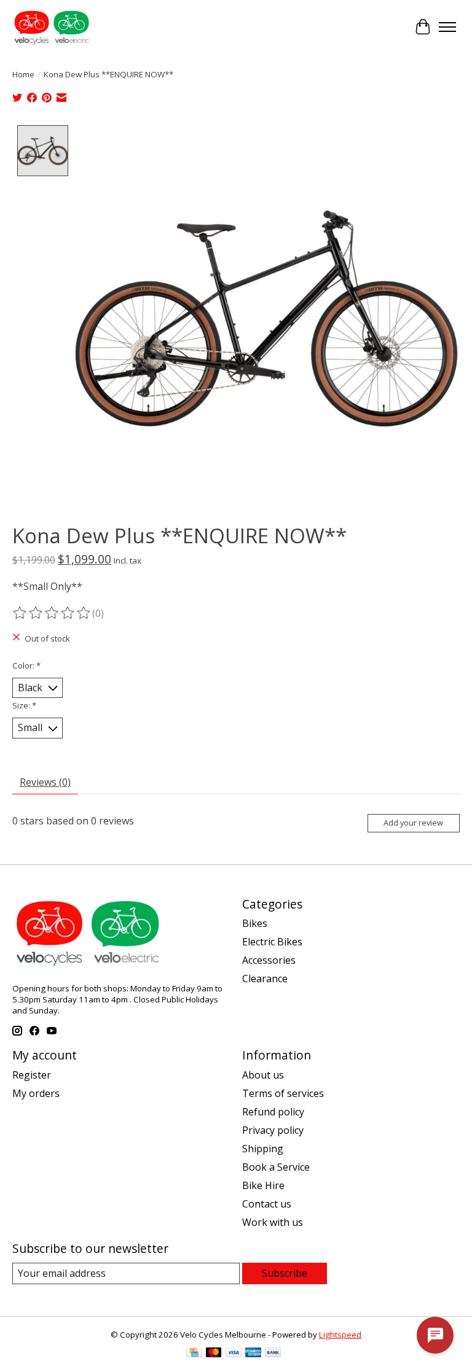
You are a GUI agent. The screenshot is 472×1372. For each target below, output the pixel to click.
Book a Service (276, 1167)
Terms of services (283, 1093)
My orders (36, 1093)
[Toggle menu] (447, 27)
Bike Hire (263, 1185)
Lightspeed (340, 1334)
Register (31, 1075)
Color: (26, 665)
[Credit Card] (194, 1353)
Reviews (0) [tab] (45, 782)
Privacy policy (273, 1130)
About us (263, 1075)
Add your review (413, 822)
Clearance (265, 978)
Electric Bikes (272, 941)
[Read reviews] (52, 613)
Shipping (262, 1148)
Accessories (269, 960)
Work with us (272, 1222)
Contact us (266, 1204)
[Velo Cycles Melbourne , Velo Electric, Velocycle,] (51, 27)
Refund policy (273, 1111)
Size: (24, 705)
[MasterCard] (214, 1353)
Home (23, 74)
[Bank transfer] (273, 1353)
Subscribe (284, 1273)
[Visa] (234, 1353)
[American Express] (253, 1353)
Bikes (254, 923)
